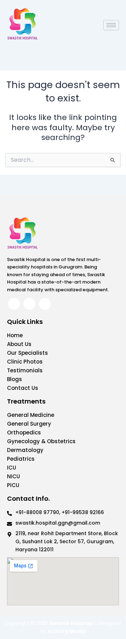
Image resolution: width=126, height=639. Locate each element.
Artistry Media (67, 631)
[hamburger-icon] (111, 25)
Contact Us (22, 388)
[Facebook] (14, 304)
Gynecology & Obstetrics (41, 441)
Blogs (14, 379)
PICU (13, 485)
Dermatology (25, 450)
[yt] (45, 304)
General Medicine (30, 415)
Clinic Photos (25, 361)
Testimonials (25, 370)
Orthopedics (24, 432)
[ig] (29, 304)
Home (15, 335)
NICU (13, 476)
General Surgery (29, 423)
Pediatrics (21, 458)
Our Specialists (27, 353)
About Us (19, 344)
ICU (11, 467)
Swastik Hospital (71, 623)
